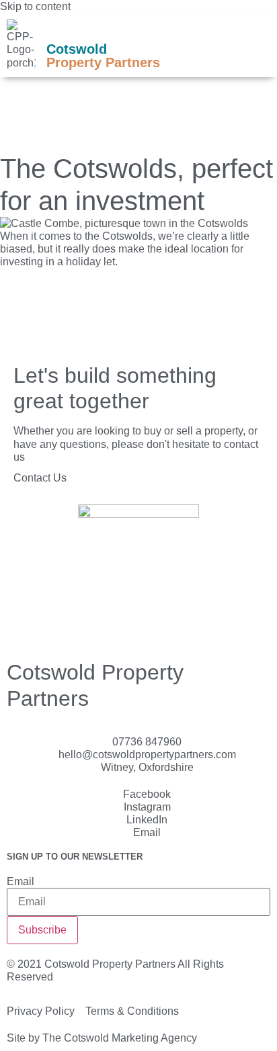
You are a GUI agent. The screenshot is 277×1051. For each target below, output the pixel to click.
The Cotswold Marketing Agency (119, 1038)
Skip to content (35, 6)
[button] (248, 45)
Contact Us (40, 478)
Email (20, 881)
